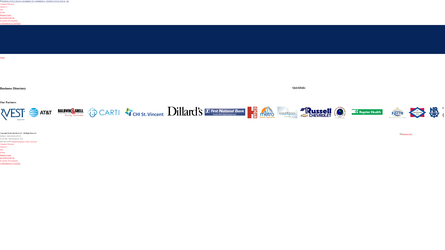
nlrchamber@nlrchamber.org (18, 141)
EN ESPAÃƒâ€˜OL (7, 18)
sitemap (27, 141)
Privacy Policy (33, 141)
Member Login (5, 15)
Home (2, 58)
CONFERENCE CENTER (10, 24)
